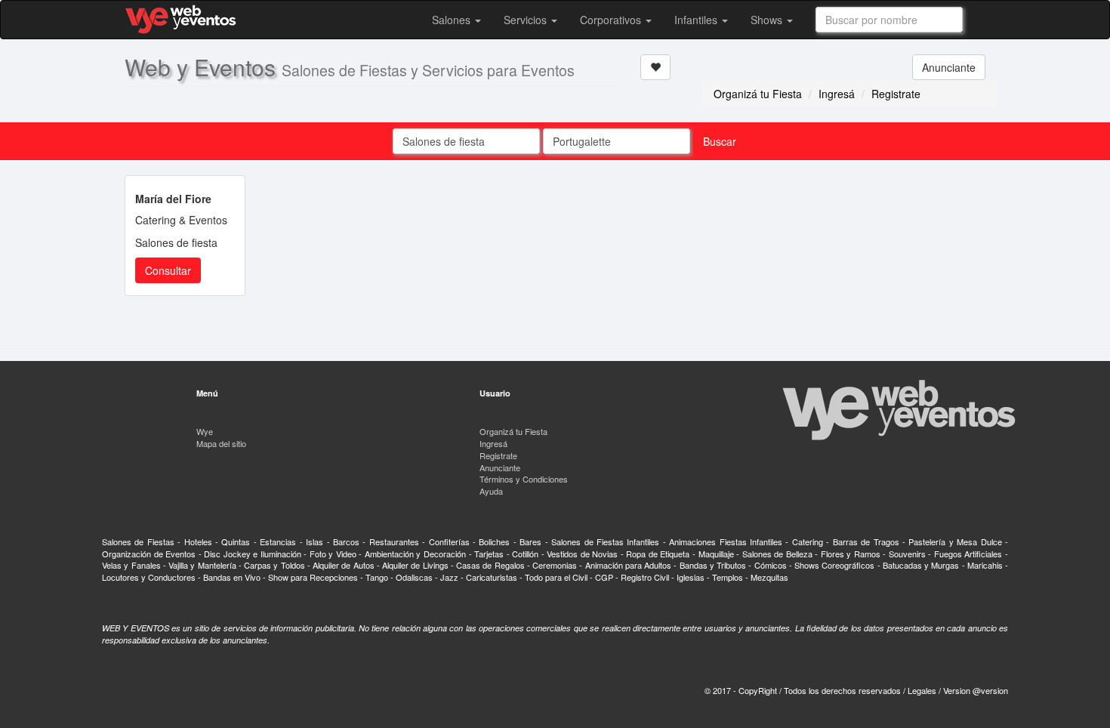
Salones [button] (452, 19)
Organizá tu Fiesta (758, 93)
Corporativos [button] (612, 19)
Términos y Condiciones (523, 479)
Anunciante (949, 67)
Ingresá (837, 93)
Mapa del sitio (221, 443)
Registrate (895, 93)
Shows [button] (768, 19)
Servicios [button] (527, 19)
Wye (204, 431)
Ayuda (491, 491)
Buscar (719, 141)
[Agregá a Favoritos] (655, 67)
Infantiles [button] (697, 19)
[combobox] (889, 19)
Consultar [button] (168, 270)
